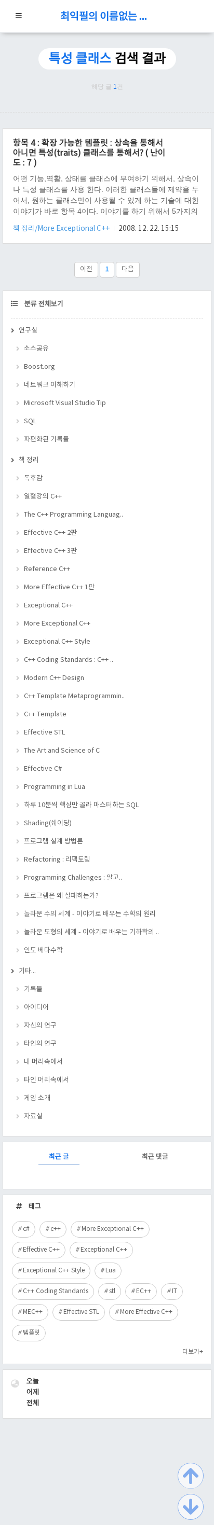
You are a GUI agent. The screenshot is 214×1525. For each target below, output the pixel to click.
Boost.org (39, 367)
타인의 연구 (40, 1044)
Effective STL (44, 733)
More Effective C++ (146, 1312)
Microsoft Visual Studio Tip (65, 403)
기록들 (33, 989)
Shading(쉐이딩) (48, 823)
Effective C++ (41, 1249)
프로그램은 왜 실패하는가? (61, 896)
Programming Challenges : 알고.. (73, 878)
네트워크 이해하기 (49, 385)
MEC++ (33, 1312)
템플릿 (31, 1332)
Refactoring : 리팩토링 (57, 860)
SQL (30, 421)
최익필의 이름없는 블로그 (107, 17)
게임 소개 (37, 1098)
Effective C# (43, 769)
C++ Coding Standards (55, 1291)
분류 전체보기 (43, 304)
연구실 (28, 331)
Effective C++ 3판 (50, 551)
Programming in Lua (54, 787)
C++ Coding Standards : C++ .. (68, 660)
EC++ (143, 1291)
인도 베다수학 (43, 950)
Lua (110, 1270)
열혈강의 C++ (43, 497)
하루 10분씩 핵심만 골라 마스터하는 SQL (81, 805)
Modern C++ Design (54, 678)
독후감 (33, 478)
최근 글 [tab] (59, 1157)
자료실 (33, 1116)
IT (174, 1291)
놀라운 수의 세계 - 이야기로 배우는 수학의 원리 (90, 914)
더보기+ (192, 1352)
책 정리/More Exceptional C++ (62, 229)
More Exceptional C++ (57, 624)
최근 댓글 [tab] (155, 1157)
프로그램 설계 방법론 (53, 841)
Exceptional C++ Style (57, 642)
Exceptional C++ (48, 605)
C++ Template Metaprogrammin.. (74, 696)
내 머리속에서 (43, 1062)
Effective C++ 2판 (50, 533)
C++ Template (45, 714)
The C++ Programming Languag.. (73, 515)
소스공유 (36, 349)
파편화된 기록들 (46, 439)
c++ (55, 1229)
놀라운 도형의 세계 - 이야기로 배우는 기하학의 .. (91, 932)
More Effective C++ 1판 (59, 587)
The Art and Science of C (62, 751)
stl (112, 1291)
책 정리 (29, 460)
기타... (27, 971)
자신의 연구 (40, 1026)
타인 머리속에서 (46, 1080)
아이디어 (36, 1007)
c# (26, 1229)
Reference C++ (47, 569)
